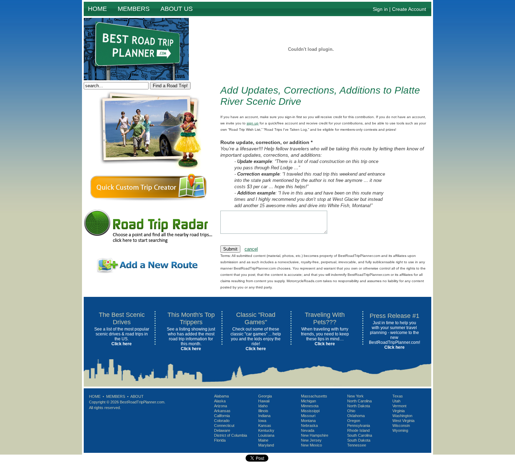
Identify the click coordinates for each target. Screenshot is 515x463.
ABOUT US (176, 8)
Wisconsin (401, 425)
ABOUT (137, 396)
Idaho (263, 406)
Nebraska (309, 425)
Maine (263, 440)
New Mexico (311, 445)
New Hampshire (314, 435)
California (222, 416)
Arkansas (222, 411)
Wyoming (400, 430)
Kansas (264, 425)
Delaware (222, 430)
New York (355, 396)
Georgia (265, 396)
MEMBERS (134, 8)
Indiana (264, 416)
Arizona (220, 406)
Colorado (221, 420)
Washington (402, 416)
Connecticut (224, 425)
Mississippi (310, 411)
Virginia (398, 411)
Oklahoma (356, 416)
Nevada (307, 430)
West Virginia (403, 420)
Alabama (221, 396)
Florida (220, 440)
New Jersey (311, 440)
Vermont (399, 406)
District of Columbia (230, 435)
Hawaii (263, 401)
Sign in (380, 9)
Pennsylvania (358, 425)
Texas (397, 396)
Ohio (351, 411)
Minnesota (309, 406)
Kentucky (266, 430)
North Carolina (359, 401)
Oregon (353, 420)
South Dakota (358, 440)
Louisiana (266, 435)
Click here (121, 343)
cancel (251, 249)
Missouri (308, 416)
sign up (253, 123)
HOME (97, 8)
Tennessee (356, 445)
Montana (308, 420)
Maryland (266, 445)
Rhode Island (358, 430)
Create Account (409, 9)
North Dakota (358, 406)
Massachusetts (314, 396)
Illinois (263, 411)
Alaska (220, 401)
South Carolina (359, 435)
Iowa (262, 420)
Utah (396, 401)
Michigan (308, 401)
